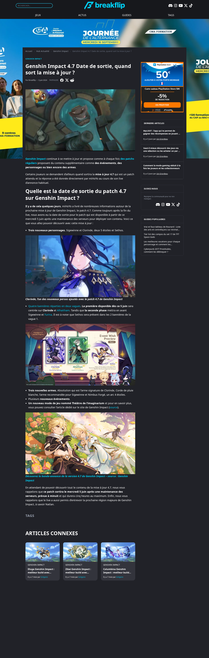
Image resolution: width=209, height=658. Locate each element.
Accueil (28, 51)
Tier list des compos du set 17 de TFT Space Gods (161, 235)
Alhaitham (63, 310)
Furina (48, 314)
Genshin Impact (60, 51)
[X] (186, 5)
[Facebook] (62, 80)
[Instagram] (175, 5)
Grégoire (44, 577)
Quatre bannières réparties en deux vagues (54, 306)
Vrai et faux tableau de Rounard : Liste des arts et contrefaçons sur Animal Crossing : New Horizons (162, 228)
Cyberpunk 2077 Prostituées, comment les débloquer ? (157, 250)
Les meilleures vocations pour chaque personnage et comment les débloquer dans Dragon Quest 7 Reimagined (162, 243)
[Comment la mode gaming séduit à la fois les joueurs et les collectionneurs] (162, 170)
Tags (171, 15)
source (113, 407)
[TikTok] (191, 5)
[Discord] (170, 5)
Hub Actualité (42, 51)
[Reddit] (72, 80)
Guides (126, 15)
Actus (82, 15)
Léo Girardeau (162, 139)
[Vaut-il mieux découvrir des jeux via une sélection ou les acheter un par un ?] (162, 153)
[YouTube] (180, 5)
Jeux (38, 15)
